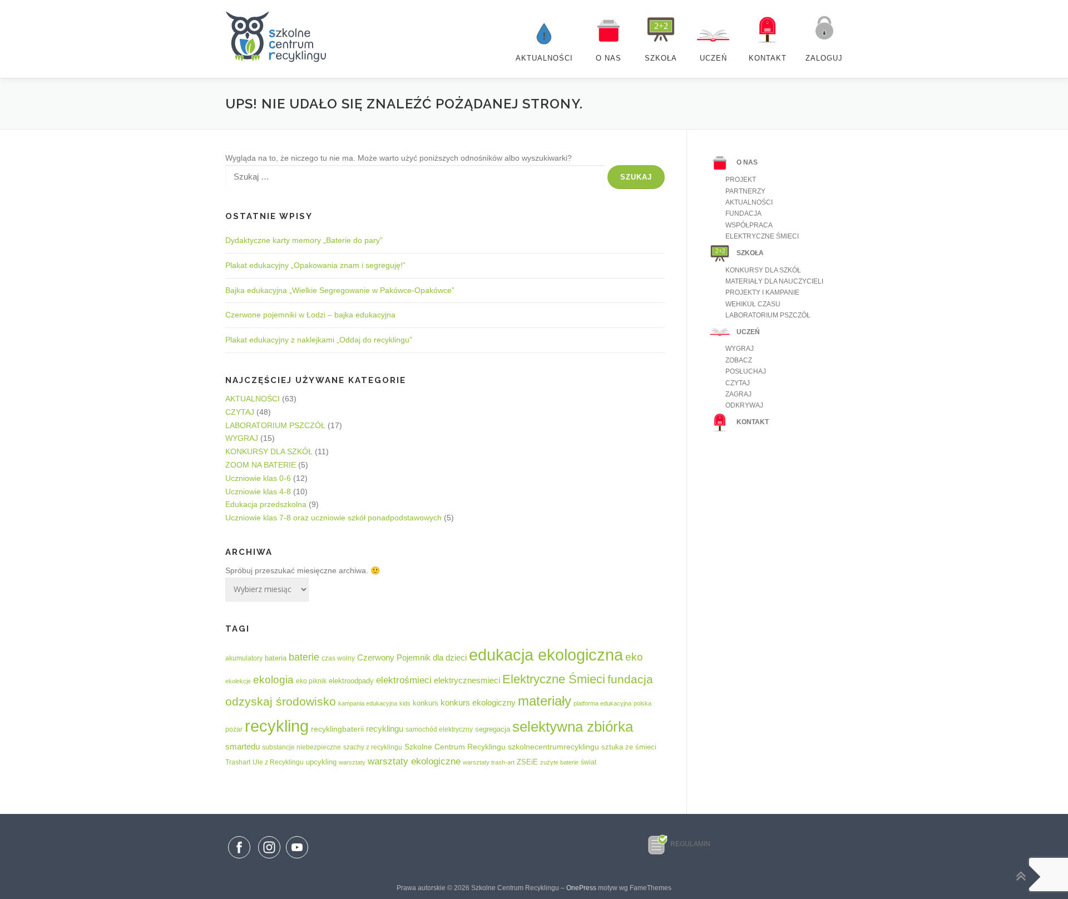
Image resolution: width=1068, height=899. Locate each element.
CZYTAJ (239, 412)
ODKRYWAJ (744, 405)
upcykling (321, 762)
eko (634, 657)
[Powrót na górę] (1021, 876)
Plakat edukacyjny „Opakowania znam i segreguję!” (315, 265)
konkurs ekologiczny (478, 702)
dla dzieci (450, 657)
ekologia (273, 680)
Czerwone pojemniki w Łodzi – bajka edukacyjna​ (310, 314)
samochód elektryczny (439, 729)
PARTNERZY (745, 191)
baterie (304, 657)
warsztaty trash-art (489, 762)
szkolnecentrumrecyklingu (553, 746)
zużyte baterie (559, 762)
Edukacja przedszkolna (265, 504)
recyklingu (384, 728)
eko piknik (311, 681)
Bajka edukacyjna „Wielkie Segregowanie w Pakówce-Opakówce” (339, 290)
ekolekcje (238, 681)
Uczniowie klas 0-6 (258, 478)
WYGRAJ (241, 438)
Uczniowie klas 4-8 (258, 491)
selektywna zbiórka (572, 726)
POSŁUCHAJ (745, 371)
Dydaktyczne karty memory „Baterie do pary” (304, 240)
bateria (275, 658)
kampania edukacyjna (367, 703)
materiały (544, 700)
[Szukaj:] (414, 177)
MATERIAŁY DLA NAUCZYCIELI (774, 281)
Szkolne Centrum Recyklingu (455, 746)
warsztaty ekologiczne (414, 761)
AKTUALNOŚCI (252, 398)
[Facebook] (239, 849)
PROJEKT (740, 179)
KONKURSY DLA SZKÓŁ (269, 451)
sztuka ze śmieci (628, 747)
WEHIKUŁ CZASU (752, 304)
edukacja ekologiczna (546, 654)
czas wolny (338, 658)
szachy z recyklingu (372, 747)
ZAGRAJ (738, 394)
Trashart (237, 762)
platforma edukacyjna (602, 703)
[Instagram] (269, 859)
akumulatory (244, 658)
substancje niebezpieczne (301, 747)
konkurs (425, 703)
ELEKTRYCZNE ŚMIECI (762, 236)
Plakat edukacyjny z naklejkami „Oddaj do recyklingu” (318, 339)
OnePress (581, 888)
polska (642, 703)
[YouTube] (297, 859)
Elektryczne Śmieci (553, 679)
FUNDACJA (743, 213)
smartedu (242, 746)
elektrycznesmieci (467, 680)
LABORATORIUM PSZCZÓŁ (275, 425)
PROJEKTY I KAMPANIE (762, 292)
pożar (234, 729)
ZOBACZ (738, 360)
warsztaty (352, 762)
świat (588, 762)
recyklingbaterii (337, 728)
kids (405, 703)
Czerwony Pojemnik (394, 657)
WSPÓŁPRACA (749, 225)
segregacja (492, 729)
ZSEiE (527, 762)
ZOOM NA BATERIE (260, 464)
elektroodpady (351, 681)
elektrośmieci (404, 680)
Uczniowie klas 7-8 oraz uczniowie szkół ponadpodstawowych (333, 517)
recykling (277, 726)
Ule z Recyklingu (278, 762)
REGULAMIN (690, 844)
